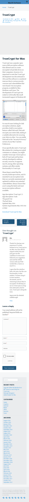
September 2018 (8, 462)
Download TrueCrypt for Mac (12, 212)
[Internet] (6, 497)
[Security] (21, 497)
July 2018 (6, 466)
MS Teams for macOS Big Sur (22, 222)
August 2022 (7, 431)
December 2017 (8, 477)
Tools (24, 19)
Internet (6, 406)
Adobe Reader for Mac (10, 395)
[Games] (15, 497)
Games (5, 402)
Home (4, 7)
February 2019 (8, 455)
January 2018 (7, 475)
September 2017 (8, 482)
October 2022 (7, 428)
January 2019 (7, 457)
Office (5, 409)
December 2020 (8, 435)
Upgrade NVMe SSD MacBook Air (13, 387)
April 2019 (6, 451)
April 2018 (6, 469)
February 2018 (8, 473)
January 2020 (7, 442)
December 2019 (8, 444)
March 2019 (7, 453)
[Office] (9, 497)
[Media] (12, 497)
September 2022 (8, 429)
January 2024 (7, 424)
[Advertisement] (14, 40)
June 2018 (6, 468)
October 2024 (7, 422)
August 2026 (7, 420)
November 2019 (8, 446)
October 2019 (7, 448)
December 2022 (8, 426)
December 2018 (8, 458)
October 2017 (7, 480)
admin (17, 19)
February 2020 (8, 440)
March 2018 (7, 471)
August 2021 (7, 433)
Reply (11, 300)
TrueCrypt (6, 391)
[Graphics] (18, 497)
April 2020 (6, 437)
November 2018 (8, 460)
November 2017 (8, 479)
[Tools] (24, 497)
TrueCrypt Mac (17, 20)
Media (5, 407)
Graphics (6, 404)
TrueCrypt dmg (8, 20)
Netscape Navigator (6, 221)
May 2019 (6, 449)
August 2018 (7, 464)
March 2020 (7, 439)
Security (6, 411)
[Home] (3, 497)
